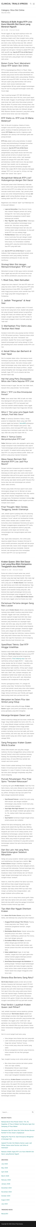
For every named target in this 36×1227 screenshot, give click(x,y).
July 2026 (4, 1164)
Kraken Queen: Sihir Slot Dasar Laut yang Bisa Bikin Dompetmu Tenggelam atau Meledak (16, 564)
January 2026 (5, 1184)
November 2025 (6, 1192)
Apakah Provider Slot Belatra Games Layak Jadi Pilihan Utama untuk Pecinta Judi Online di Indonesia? (16, 1145)
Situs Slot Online (14, 30)
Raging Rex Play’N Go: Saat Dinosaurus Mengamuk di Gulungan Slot (17, 1138)
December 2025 (6, 1188)
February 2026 (6, 1180)
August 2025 (5, 1200)
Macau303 (4, 1213)
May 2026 (4, 1168)
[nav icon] (34, 3)
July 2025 (4, 1204)
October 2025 (5, 1196)
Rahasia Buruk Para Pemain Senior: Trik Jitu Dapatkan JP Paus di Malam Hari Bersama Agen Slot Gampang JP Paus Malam (18, 1124)
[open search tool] (30, 3)
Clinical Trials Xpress (14, 3)
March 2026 (5, 1176)
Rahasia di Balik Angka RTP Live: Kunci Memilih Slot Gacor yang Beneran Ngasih (16, 24)
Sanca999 (22, 423)
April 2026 (4, 1172)
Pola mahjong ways (18, 658)
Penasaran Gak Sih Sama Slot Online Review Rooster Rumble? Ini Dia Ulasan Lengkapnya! (18, 1132)
